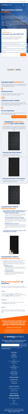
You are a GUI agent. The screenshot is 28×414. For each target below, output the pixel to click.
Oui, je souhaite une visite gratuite (14, 331)
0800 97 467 (14, 383)
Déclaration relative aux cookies (14, 411)
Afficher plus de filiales (14, 377)
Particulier (9, 1)
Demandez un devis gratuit (19, 116)
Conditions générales (5, 348)
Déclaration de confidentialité (18, 410)
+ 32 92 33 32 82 (14, 363)
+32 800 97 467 (14, 357)
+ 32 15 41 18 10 (14, 369)
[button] (10, 1)
